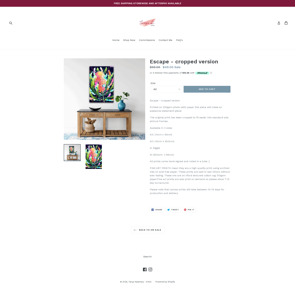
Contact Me (165, 40)
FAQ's (179, 40)
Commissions (147, 40)
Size (153, 83)
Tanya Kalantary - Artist (139, 282)
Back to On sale (149, 230)
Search (147, 256)
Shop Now (129, 40)
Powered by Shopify (165, 282)
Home (115, 40)
